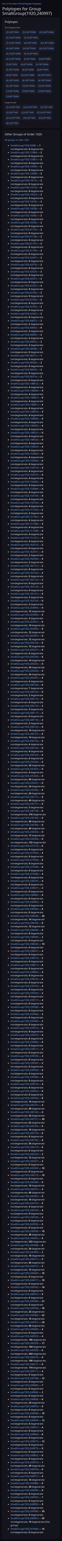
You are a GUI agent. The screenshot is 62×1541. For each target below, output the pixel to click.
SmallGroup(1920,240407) (24, 1238)
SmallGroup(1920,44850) (24, 334)
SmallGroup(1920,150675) (24, 474)
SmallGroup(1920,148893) (24, 411)
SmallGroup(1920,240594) (24, 1343)
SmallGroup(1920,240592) (24, 1336)
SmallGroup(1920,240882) (24, 1455)
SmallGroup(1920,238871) (24, 965)
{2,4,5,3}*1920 (30, 107)
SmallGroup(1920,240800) (24, 1385)
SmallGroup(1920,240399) (24, 1231)
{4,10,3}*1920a (46, 48)
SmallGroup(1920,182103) (24, 572)
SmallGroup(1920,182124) (24, 586)
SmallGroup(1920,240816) (24, 1406)
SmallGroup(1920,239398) (24, 1007)
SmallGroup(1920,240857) (24, 1427)
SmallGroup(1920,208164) (24, 754)
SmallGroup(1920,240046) (24, 1098)
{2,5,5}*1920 (46, 107)
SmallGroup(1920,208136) (24, 747)
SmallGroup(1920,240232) (24, 1154)
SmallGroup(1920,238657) (24, 951)
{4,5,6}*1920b (12, 48)
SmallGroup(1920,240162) (24, 1126)
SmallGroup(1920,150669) (24, 460)
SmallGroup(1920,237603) (24, 852)
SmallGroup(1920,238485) (24, 902)
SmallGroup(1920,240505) (24, 1287)
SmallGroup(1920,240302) (24, 1196)
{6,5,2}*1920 (12, 123)
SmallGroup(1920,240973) (24, 1462)
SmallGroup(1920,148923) (24, 439)
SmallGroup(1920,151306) (24, 523)
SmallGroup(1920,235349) (24, 790)
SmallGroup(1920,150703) (24, 495)
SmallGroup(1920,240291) (24, 1189)
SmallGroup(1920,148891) (24, 404)
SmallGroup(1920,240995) (24, 1504)
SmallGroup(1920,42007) (24, 257)
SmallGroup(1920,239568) (24, 1077)
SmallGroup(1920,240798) (24, 1378)
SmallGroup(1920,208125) (24, 726)
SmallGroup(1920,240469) (24, 1273)
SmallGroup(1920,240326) (24, 1217)
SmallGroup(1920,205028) (24, 656)
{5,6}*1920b (44, 58)
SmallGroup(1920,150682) (24, 481)
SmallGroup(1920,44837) (24, 320)
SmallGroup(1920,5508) (23, 145)
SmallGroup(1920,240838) (24, 1413)
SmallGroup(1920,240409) (24, 1252)
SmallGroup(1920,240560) (24, 1315)
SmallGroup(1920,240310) (24, 1203)
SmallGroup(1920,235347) (24, 783)
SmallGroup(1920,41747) (24, 243)
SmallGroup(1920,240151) (24, 1119)
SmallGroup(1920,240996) (24, 1511)
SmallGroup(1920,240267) (24, 1161)
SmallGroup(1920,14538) (24, 208)
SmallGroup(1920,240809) (24, 1399)
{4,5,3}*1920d (47, 42)
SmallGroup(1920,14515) (24, 187)
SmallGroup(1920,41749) (24, 250)
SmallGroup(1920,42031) (24, 278)
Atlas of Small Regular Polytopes (26, 3)
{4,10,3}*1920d (13, 58)
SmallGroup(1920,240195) (24, 1140)
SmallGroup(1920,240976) (24, 1469)
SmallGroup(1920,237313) (24, 845)
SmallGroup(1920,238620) (24, 944)
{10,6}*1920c (28, 91)
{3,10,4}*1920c (31, 37)
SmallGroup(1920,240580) (24, 1329)
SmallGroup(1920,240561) (24, 1322)
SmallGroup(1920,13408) (24, 173)
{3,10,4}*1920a (46, 32)
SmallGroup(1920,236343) (24, 831)
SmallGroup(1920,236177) (24, 803)
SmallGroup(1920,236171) (24, 797)
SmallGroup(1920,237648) (24, 873)
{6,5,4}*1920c (44, 75)
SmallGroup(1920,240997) (24, 1518)
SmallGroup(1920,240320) (24, 1210)
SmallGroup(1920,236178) (24, 810)
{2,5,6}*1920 (12, 112)
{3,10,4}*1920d (13, 42)
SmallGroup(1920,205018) (24, 642)
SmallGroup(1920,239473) (24, 1035)
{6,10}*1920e (12, 85)
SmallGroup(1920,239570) (24, 1084)
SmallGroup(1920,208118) (24, 719)
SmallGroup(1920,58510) (24, 376)
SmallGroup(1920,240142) (24, 1112)
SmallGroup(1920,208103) (24, 691)
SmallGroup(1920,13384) (24, 152)
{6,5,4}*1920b (27, 75)
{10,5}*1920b (44, 85)
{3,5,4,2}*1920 (44, 112)
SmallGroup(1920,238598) (24, 916)
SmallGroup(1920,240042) (24, 1091)
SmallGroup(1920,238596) (24, 909)
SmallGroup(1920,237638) (24, 866)
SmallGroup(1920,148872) (24, 383)
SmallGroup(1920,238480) (24, 895)
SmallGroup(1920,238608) (24, 930)
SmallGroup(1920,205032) (24, 663)
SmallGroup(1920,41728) (24, 236)
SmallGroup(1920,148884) (24, 390)
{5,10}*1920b (12, 69)
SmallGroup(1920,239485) (24, 1042)
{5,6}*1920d (26, 64)
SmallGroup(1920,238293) (24, 880)
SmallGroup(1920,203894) (24, 607)
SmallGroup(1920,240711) (24, 1371)
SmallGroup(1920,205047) (24, 677)
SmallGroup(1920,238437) (24, 888)
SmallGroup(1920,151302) (24, 516)
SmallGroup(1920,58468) (24, 348)
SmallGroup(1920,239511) (24, 1049)
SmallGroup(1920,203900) (24, 614)
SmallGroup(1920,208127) (24, 733)
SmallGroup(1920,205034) (24, 670)
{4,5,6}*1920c (29, 48)
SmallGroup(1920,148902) (24, 425)
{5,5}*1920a (29, 58)
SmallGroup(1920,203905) (24, 628)
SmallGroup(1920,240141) (24, 1105)
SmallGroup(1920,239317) (24, 1000)
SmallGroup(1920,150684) (24, 488)
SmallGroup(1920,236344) (24, 838)
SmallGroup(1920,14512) (24, 180)
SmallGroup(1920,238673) (24, 958)
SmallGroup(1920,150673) (24, 467)
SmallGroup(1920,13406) (24, 166)
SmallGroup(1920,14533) (24, 194)
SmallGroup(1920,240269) (24, 1168)
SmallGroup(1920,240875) (24, 1448)
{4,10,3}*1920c (31, 53)
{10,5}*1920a (28, 85)
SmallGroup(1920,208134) (24, 740)
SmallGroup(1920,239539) (24, 1056)
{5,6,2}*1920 (45, 117)
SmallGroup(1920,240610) (24, 1357)
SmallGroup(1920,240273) (24, 1175)
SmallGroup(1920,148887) (24, 397)
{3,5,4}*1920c (12, 32)
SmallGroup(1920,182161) (24, 593)
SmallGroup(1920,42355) (24, 306)
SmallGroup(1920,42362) (24, 313)
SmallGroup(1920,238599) (24, 923)
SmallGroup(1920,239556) (24, 1070)
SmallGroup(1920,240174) (24, 1133)
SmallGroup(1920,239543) (24, 1063)
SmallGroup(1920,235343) (24, 776)
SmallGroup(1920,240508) (24, 1301)
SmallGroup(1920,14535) (24, 201)
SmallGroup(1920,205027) (24, 649)
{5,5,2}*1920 (29, 117)
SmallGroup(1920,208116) (24, 705)
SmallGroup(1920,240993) (24, 1497)
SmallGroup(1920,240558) (24, 1308)
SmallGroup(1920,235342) (24, 768)
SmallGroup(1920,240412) (24, 1266)
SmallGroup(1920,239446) (24, 1014)
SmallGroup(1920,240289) (24, 1182)
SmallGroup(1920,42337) (24, 285)
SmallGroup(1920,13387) (24, 159)
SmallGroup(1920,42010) (24, 264)
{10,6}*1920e (12, 96)
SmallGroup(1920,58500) (24, 362)
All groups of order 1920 (17, 140)
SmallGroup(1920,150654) (24, 446)
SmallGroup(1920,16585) (24, 215)
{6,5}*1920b (28, 69)
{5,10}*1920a (42, 64)
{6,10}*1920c (28, 80)
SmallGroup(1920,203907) (24, 635)
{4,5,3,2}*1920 (13, 117)
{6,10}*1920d (44, 80)
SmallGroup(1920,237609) (24, 859)
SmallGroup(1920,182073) (24, 544)
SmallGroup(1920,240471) (24, 1280)
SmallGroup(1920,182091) (24, 551)
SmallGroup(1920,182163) (24, 600)
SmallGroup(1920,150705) (24, 502)
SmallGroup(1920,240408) (24, 1245)
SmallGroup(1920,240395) (24, 1224)
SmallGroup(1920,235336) (24, 761)
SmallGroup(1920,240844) (24, 1420)
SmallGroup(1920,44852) (24, 341)
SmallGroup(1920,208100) (24, 684)
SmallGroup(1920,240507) (24, 1294)
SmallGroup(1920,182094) (24, 558)
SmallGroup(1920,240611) (24, 1364)
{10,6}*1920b (12, 91)
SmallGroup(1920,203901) (24, 621)
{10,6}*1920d (44, 91)
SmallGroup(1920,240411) (24, 1259)
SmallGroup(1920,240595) (24, 1350)
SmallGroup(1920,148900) (24, 418)
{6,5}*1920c (42, 69)
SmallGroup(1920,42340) (24, 292)
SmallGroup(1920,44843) (24, 327)
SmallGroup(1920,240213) (24, 1147)
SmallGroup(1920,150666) (24, 453)
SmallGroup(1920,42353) (24, 299)
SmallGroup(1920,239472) (24, 1028)
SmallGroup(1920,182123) (24, 579)
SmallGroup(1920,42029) (24, 271)
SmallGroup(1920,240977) (24, 1476)
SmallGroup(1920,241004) (24, 1528)
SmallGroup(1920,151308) (24, 530)
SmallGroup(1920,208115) (24, 698)
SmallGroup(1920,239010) (24, 979)
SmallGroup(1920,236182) (24, 817)
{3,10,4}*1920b (13, 37)
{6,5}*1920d (12, 75)
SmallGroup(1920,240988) (24, 1483)
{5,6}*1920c (11, 64)
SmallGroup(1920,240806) (24, 1392)
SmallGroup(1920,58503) (24, 369)
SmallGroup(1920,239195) (24, 986)
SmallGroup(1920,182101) (24, 565)
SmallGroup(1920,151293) (24, 509)
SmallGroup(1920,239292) (24, 993)
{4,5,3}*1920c (30, 42)
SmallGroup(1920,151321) (24, 537)
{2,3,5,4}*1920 (13, 107)
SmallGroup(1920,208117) (24, 712)
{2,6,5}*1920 (27, 112)
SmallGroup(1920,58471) (24, 355)
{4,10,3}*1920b (13, 53)
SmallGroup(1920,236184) (24, 824)
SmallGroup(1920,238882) (24, 972)
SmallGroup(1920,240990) (24, 1490)
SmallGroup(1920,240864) (24, 1434)
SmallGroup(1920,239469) (24, 1021)
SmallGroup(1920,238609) (24, 937)
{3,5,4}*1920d (29, 32)
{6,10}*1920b (12, 80)
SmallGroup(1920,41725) (24, 229)
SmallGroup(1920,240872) (24, 1441)
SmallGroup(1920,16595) (24, 222)
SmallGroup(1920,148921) (24, 432)
